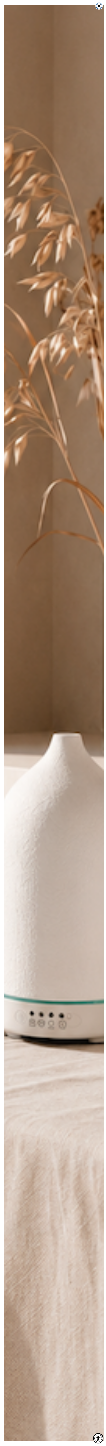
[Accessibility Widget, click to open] (98, 1438)
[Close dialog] (99, 6)
